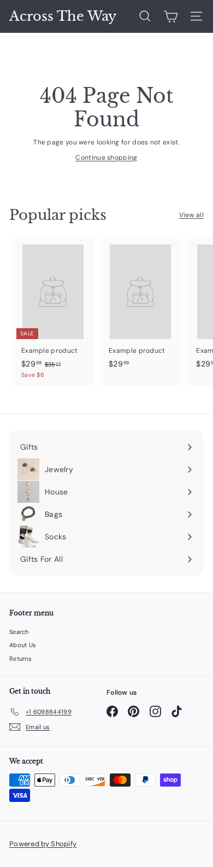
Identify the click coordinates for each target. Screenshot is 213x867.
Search (19, 632)
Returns (20, 658)
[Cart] (171, 16)
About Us (22, 645)
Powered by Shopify (42, 843)
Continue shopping (106, 157)
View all (191, 215)
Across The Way (62, 16)
